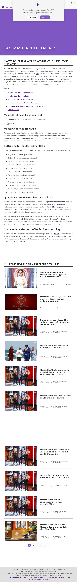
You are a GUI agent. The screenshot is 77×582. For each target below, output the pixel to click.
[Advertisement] (38, 428)
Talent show (63, 308)
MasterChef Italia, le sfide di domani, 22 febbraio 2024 (54, 347)
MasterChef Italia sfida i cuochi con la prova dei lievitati (55, 397)
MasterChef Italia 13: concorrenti (20, 93)
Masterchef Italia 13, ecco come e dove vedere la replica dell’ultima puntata (55, 299)
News (69, 284)
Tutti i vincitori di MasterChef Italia (21, 99)
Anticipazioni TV (58, 331)
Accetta (45, 17)
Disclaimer (60, 577)
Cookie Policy (51, 577)
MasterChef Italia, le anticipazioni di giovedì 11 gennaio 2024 (52, 502)
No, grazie (32, 17)
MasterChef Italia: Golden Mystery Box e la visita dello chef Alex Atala (54, 527)
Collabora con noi (28, 577)
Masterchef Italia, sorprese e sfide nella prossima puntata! (54, 476)
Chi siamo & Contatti (14, 577)
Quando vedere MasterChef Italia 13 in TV (24, 103)
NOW (56, 234)
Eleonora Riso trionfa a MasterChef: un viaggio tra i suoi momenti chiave (53, 274)
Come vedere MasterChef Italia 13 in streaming (26, 106)
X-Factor (55, 207)
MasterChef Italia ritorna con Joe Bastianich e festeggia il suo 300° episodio (54, 452)
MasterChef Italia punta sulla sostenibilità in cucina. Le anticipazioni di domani (54, 372)
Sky (37, 74)
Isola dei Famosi (12, 7)
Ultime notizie (13, 110)
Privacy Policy (40, 577)
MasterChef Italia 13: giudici (18, 96)
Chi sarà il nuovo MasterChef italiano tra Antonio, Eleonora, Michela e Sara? (55, 322)
